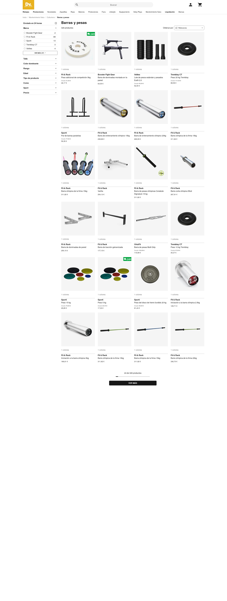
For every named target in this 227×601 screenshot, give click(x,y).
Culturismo (51, 17)
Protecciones (93, 12)
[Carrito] (200, 4)
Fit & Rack (65, 74)
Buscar (113, 4)
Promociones (38, 12)
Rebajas (26, 12)
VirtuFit (137, 244)
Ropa (73, 12)
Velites (137, 74)
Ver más (132, 383)
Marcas (181, 12)
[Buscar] (77, 4)
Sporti (64, 132)
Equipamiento (124, 12)
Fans (104, 12)
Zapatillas (63, 12)
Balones (82, 12)
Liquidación (170, 12)
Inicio (25, 17)
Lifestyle (112, 12)
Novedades (51, 12)
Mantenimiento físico (153, 12)
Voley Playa (137, 12)
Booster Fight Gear (106, 74)
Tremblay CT (176, 74)
